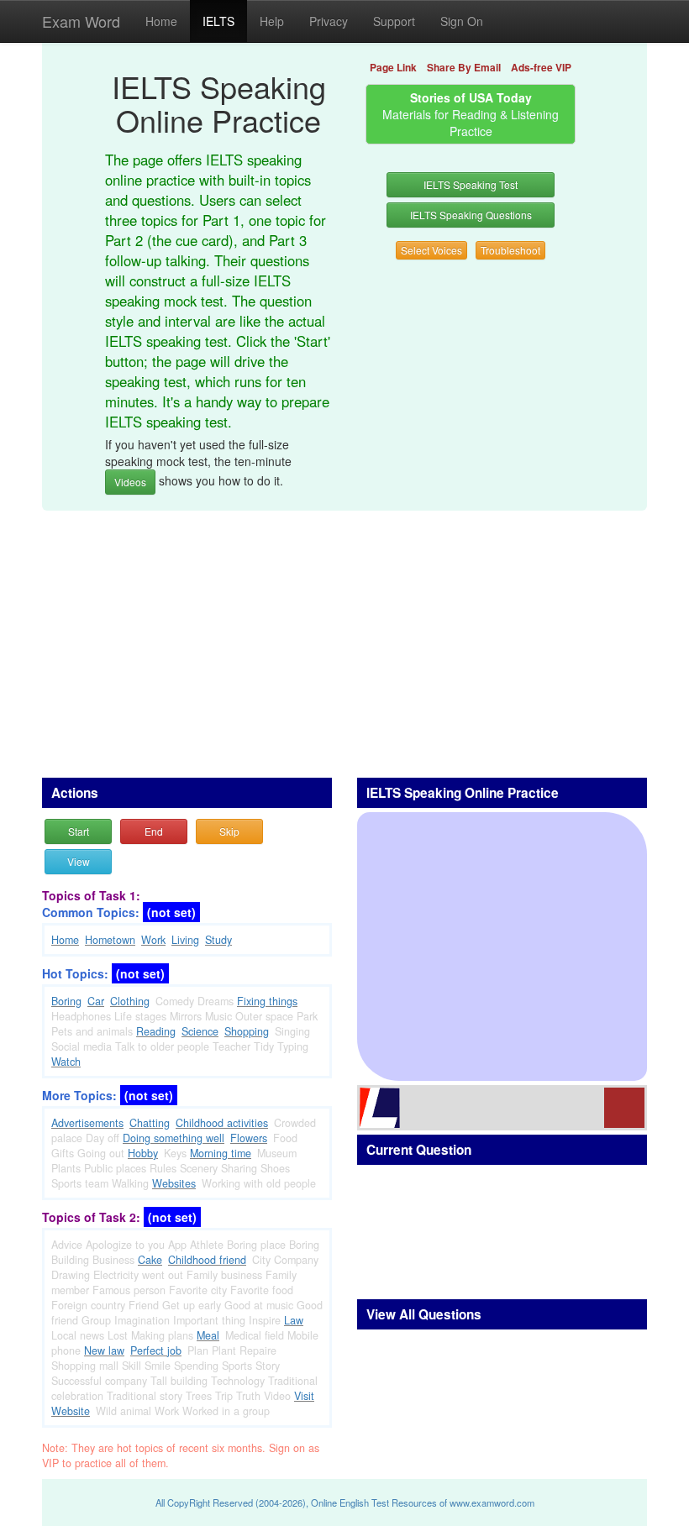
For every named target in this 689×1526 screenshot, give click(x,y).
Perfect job (155, 1350)
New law (104, 1350)
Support (394, 21)
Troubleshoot (510, 250)
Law (293, 1320)
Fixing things (267, 1001)
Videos (130, 482)
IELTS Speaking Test (470, 184)
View (78, 861)
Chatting (149, 1122)
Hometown (110, 939)
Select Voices (431, 250)
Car (95, 1001)
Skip (229, 831)
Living (185, 939)
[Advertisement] (344, 635)
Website (70, 1410)
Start (78, 831)
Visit (304, 1395)
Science (199, 1031)
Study (218, 939)
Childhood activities (222, 1122)
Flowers (248, 1138)
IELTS (218, 21)
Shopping (246, 1031)
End (154, 831)
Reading (156, 1031)
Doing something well (173, 1138)
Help (272, 21)
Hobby (143, 1153)
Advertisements (87, 1122)
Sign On (461, 21)
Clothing (130, 1001)
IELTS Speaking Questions (471, 214)
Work (153, 939)
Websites (174, 1183)
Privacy (328, 21)
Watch (66, 1061)
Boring (66, 1001)
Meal (208, 1335)
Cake (150, 1259)
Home (161, 21)
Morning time (220, 1153)
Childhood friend (207, 1259)
